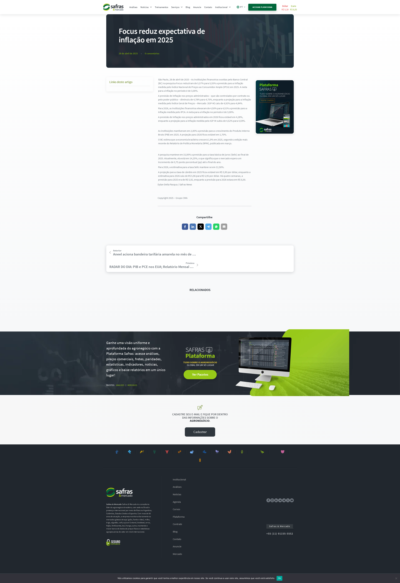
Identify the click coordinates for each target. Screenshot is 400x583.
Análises (133, 7)
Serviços (175, 7)
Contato (208, 7)
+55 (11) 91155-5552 (279, 533)
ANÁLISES (120, 385)
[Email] (224, 227)
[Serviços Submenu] (181, 7)
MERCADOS (132, 385)
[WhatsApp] (216, 227)
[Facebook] (185, 227)
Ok (279, 578)
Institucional (221, 7)
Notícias (144, 7)
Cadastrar (200, 432)
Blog (188, 7)
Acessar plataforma (262, 7)
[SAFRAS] (113, 7)
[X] (201, 227)
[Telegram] (208, 227)
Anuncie (197, 7)
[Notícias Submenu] (151, 7)
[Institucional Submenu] (230, 7)
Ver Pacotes (200, 374)
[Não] (396, 578)
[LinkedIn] (193, 227)
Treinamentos (161, 7)
